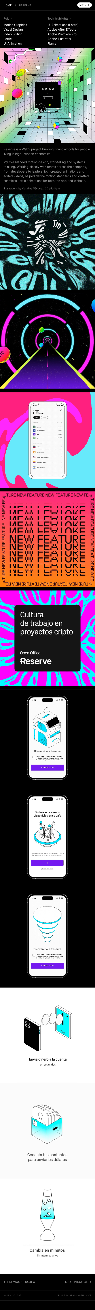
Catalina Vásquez (33, 188)
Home (8, 5)
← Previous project (20, 1282)
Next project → (78, 1282)
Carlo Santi (54, 188)
